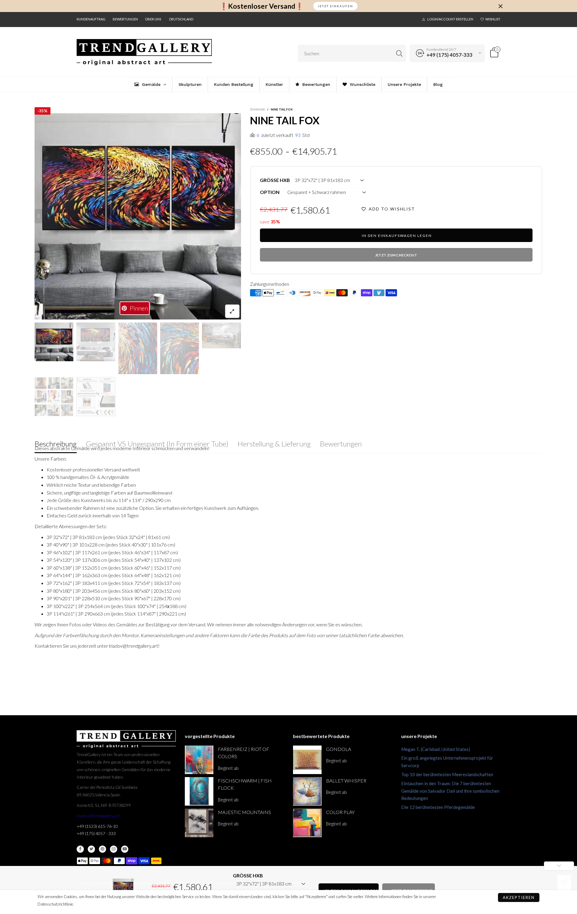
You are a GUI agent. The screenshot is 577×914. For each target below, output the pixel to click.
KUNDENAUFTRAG (91, 19)
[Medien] (232, 311)
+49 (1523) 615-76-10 (97, 826)
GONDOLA (338, 749)
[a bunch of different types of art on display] (95, 396)
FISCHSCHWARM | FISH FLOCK (245, 784)
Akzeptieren (519, 897)
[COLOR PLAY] (307, 823)
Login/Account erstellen (450, 19)
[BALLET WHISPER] (307, 791)
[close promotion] (500, 6)
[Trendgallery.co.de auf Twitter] (91, 849)
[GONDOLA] (307, 760)
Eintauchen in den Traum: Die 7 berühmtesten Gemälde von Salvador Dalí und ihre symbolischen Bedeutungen (450, 791)
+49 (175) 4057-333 (449, 55)
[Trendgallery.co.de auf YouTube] (124, 849)
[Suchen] (399, 53)
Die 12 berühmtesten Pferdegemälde (438, 807)
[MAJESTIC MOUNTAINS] (199, 823)
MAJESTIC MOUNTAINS (244, 812)
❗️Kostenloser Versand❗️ (261, 6)
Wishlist (492, 19)
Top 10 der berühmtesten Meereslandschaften (447, 774)
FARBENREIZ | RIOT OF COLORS (243, 752)
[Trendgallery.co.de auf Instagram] (113, 849)
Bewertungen (125, 19)
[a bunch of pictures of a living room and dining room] (54, 396)
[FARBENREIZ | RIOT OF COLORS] (199, 760)
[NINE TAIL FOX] (138, 216)
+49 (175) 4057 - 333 (96, 833)
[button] (39, 216)
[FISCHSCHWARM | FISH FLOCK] (199, 791)
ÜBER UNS (153, 19)
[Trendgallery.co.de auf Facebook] (80, 849)
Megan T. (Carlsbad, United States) (435, 749)
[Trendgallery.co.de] (144, 52)
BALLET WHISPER (346, 780)
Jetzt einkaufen (335, 6)
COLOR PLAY (340, 812)
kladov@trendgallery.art (98, 815)
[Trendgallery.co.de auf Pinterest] (102, 849)
